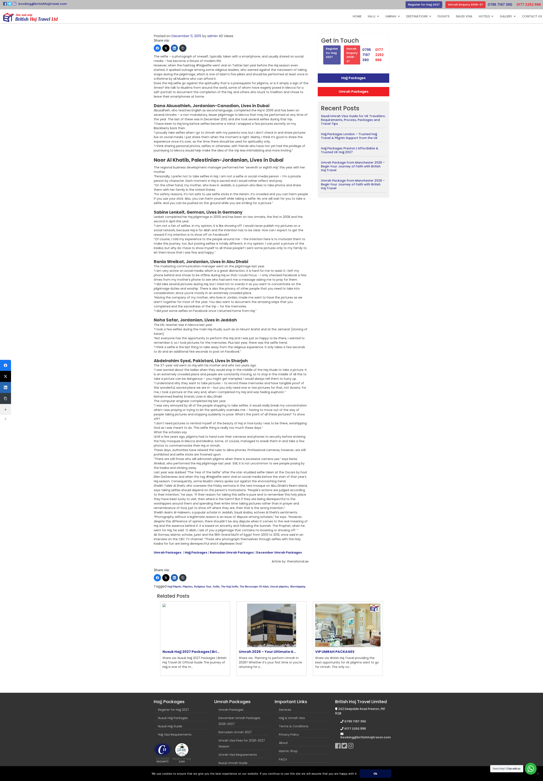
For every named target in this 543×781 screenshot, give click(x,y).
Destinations (417, 16)
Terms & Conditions (293, 726)
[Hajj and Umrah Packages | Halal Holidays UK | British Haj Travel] (30, 17)
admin (212, 36)
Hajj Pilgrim (174, 586)
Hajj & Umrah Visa (292, 718)
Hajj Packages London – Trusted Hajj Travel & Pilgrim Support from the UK (349, 136)
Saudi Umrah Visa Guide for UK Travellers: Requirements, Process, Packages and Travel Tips (353, 120)
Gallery (506, 16)
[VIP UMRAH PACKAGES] (348, 625)
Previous (154, 639)
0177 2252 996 (528, 4)
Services (285, 710)
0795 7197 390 (500, 4)
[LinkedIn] (174, 48)
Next (389, 639)
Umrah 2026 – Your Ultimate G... (267, 652)
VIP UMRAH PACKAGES (334, 652)
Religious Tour (202, 586)
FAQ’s (283, 759)
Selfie (216, 586)
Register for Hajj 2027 (424, 5)
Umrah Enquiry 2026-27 (465, 5)
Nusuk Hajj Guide (170, 726)
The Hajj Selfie (229, 586)
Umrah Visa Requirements (237, 755)
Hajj (371, 16)
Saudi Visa (464, 16)
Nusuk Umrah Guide (233, 763)
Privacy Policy (289, 734)
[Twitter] (165, 48)
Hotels (484, 16)
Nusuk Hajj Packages (173, 718)
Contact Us (532, 16)
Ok (375, 773)
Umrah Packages (353, 91)
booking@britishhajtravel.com (42, 4)
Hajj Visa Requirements (175, 734)
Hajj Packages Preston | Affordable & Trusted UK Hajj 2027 (349, 150)
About (283, 743)
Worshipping (297, 586)
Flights (443, 16)
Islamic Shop (288, 751)
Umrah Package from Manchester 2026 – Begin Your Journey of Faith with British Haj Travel (353, 166)
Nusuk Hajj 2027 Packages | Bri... (190, 652)
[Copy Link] (182, 48)
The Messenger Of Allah (254, 586)
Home (357, 16)
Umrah (390, 16)
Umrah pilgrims (279, 586)
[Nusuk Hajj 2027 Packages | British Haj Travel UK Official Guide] (195, 625)
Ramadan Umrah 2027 (235, 732)
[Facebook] (157, 48)
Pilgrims (188, 586)
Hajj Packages (353, 78)
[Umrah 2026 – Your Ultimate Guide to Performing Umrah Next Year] (271, 625)
